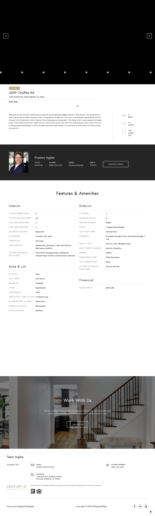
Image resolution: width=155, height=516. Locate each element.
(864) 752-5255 (55, 165)
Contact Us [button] (77, 424)
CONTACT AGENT (115, 164)
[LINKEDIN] (140, 506)
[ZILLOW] (146, 506)
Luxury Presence (26, 506)
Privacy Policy (100, 506)
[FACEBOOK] (135, 506)
